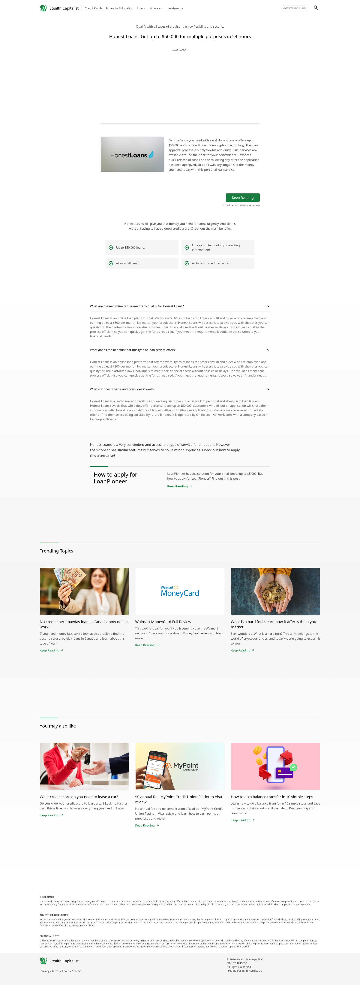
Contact (76, 971)
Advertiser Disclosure (294, 8)
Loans (141, 8)
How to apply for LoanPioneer (115, 478)
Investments (174, 8)
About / (67, 971)
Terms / (57, 971)
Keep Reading (243, 197)
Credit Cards (93, 8)
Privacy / (46, 971)
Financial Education (120, 8)
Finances (155, 8)
